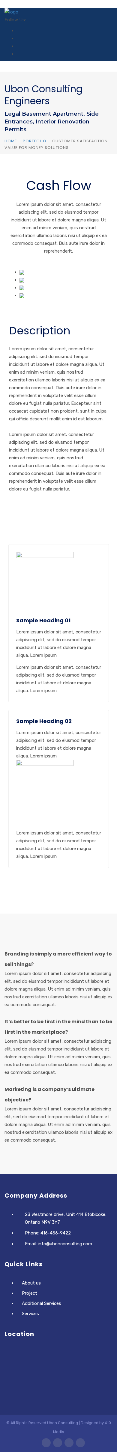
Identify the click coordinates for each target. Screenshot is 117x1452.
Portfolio (34, 141)
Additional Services (41, 1303)
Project (29, 1293)
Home (10, 141)
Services (30, 1313)
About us (31, 1283)
